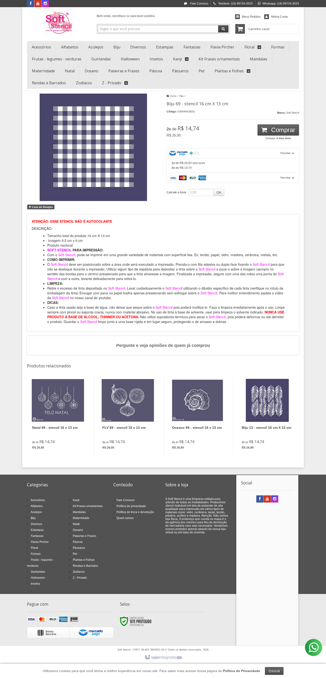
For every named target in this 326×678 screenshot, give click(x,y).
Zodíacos (79, 571)
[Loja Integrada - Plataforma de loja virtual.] (163, 657)
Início (173, 96)
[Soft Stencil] (58, 23)
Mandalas (79, 512)
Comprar (282, 129)
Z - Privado (80, 577)
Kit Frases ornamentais (88, 506)
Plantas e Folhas (84, 559)
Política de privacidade (131, 506)
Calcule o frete (176, 192)
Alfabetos (37, 506)
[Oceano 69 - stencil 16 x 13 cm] (197, 416)
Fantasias (37, 536)
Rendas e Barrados (85, 565)
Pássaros (79, 548)
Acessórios (38, 500)
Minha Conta (279, 16)
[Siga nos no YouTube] (267, 499)
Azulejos (36, 512)
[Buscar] (223, 28)
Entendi (274, 671)
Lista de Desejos (42, 207)
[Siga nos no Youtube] (38, 3)
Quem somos (125, 518)
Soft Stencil (292, 112)
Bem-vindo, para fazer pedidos (126, 16)
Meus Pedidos (251, 16)
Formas (36, 554)
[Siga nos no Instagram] (45, 3)
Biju (181, 96)
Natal (76, 524)
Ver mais (60, 433)
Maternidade (81, 518)
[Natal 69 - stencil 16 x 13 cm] (58, 416)
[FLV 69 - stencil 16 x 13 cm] (128, 416)
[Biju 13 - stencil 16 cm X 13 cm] (267, 416)
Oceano (78, 530)
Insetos (35, 583)
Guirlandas (38, 571)
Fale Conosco (198, 3)
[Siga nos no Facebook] (30, 3)
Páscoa (78, 542)
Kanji (76, 500)
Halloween (38, 577)
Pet (75, 554)
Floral (34, 548)
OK (218, 192)
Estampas (37, 530)
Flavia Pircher (40, 542)
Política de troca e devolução (135, 512)
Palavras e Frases (84, 536)
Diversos (36, 524)
